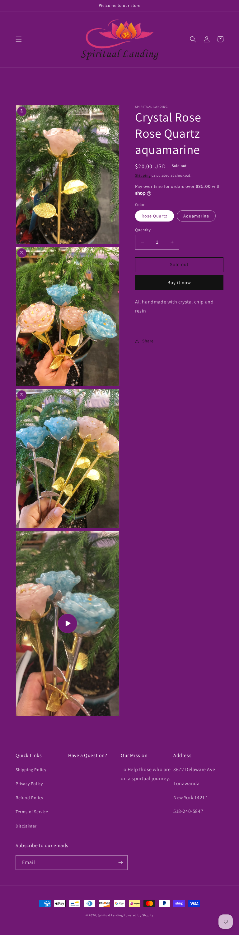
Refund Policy (29, 797)
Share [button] (148, 341)
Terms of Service (32, 811)
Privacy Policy (29, 783)
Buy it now (179, 282)
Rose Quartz (154, 216)
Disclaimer (26, 826)
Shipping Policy (31, 769)
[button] (19, 39)
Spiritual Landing (111, 915)
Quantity (143, 229)
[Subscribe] (120, 862)
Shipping (143, 175)
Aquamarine (196, 216)
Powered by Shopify (138, 915)
